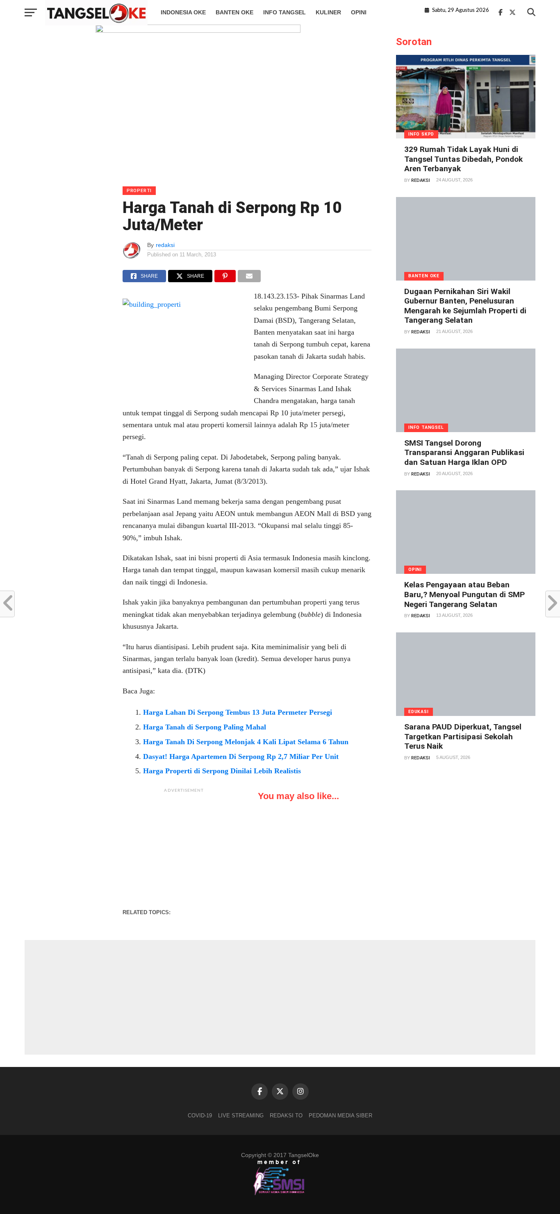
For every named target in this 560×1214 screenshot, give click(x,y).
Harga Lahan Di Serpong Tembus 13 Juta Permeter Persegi (237, 712)
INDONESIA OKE (183, 12)
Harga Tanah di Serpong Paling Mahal (204, 727)
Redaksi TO (286, 1115)
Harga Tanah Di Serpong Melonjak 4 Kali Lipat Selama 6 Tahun (245, 742)
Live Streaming (241, 1115)
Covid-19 (200, 1115)
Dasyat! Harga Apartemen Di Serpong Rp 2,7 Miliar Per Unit (241, 756)
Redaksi (420, 180)
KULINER (328, 12)
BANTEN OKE (234, 12)
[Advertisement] (184, 848)
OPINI (359, 12)
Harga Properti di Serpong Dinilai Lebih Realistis (222, 771)
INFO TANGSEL (284, 12)
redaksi (165, 245)
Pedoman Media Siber (340, 1115)
